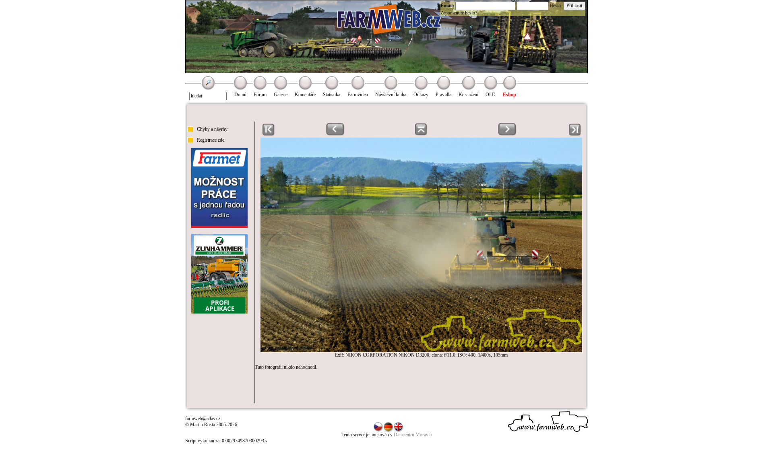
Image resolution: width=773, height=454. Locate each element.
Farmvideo (357, 94)
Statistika (331, 94)
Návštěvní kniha (390, 94)
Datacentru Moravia (413, 434)
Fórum (260, 94)
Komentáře (305, 94)
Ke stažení (468, 94)
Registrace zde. (211, 140)
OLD (491, 94)
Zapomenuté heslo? (458, 13)
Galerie (280, 94)
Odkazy (420, 94)
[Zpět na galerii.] (421, 134)
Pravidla (443, 94)
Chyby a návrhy (212, 129)
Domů (240, 94)
